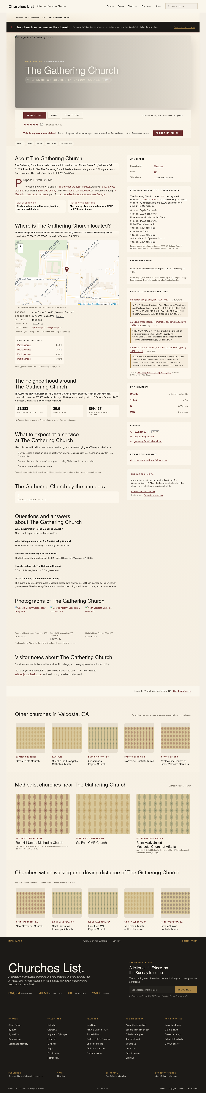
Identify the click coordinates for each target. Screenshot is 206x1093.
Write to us (131, 1043)
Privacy (181, 1088)
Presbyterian (54, 1052)
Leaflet (82, 304)
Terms (162, 1088)
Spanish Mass (94, 1034)
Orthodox (52, 1029)
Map (30, 143)
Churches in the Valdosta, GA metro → (148, 460)
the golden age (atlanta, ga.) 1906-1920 (149, 299)
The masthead (133, 1038)
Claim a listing (171, 1029)
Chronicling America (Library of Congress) (154, 372)
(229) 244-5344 (141, 431)
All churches (14, 1024)
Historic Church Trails (97, 1029)
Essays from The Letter (137, 1029)
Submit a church (173, 1024)
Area (39, 143)
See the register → (182, 690)
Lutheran (52, 1038)
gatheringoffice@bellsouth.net (148, 441)
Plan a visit (35, 115)
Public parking (24, 344)
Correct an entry (173, 1034)
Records (51, 143)
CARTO (113, 304)
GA (44, 17)
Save (54, 115)
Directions (72, 115)
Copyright (172, 1088)
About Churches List (136, 1024)
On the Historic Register (98, 1038)
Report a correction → (184, 27)
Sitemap (130, 1057)
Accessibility (193, 1088)
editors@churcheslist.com (28, 674)
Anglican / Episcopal (57, 1034)
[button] (66, 269)
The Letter (146, 6)
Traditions (132, 6)
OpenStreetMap (94, 304)
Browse (110, 6)
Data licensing (132, 1052)
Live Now (91, 1024)
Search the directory (18, 1043)
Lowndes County (47, 190)
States (121, 6)
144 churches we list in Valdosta (74, 186)
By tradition (13, 1034)
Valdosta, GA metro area (78, 190)
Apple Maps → (39, 327)
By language (14, 1038)
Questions (66, 143)
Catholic (51, 1024)
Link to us (130, 1048)
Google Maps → (54, 327)
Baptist (51, 1048)
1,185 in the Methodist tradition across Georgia (80, 194)
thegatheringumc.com (144, 436)
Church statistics (95, 1043)
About (158, 6)
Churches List (21, 17)
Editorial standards (174, 1038)
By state (12, 1029)
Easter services (94, 1052)
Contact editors (172, 1043)
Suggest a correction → (153, 495)
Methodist (34, 17)
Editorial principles (134, 1034)
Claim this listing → (143, 491)
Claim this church (168, 133)
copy (106, 80)
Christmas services (96, 1048)
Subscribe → (186, 989)
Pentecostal (53, 1057)
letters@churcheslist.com (166, 1076)
